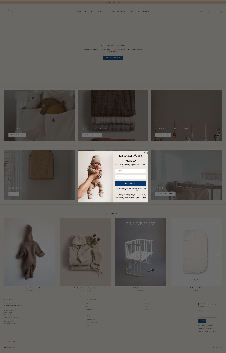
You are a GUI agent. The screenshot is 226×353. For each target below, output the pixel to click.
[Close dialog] (146, 152)
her (137, 190)
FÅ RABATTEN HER (130, 183)
